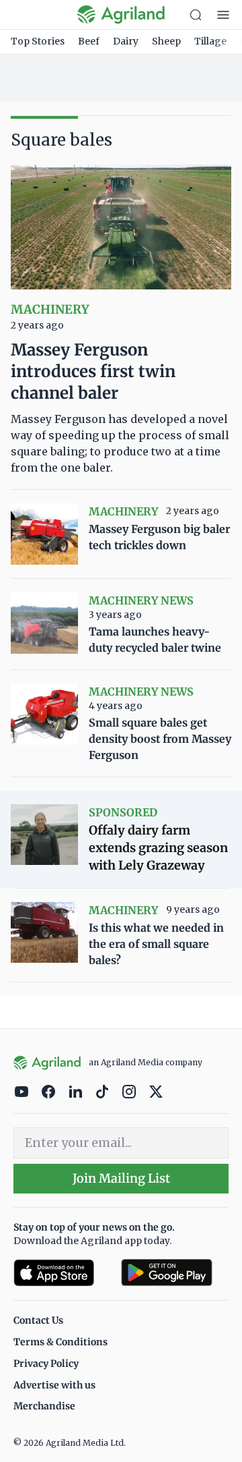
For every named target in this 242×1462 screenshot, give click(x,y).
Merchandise (44, 1406)
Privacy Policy (46, 1363)
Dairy (125, 41)
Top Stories (38, 41)
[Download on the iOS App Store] (61, 1273)
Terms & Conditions (60, 1342)
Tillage (210, 41)
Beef (88, 41)
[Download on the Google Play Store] (175, 1273)
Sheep (166, 41)
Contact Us (38, 1320)
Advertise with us (54, 1385)
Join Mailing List (121, 1178)
